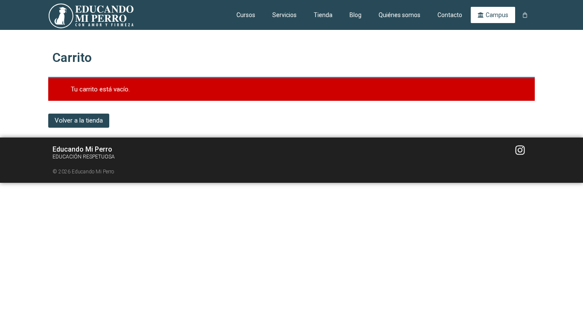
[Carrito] (525, 15)
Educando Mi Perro (82, 149)
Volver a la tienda (79, 120)
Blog (355, 15)
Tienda (323, 15)
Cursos (245, 15)
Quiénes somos (399, 15)
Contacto (449, 15)
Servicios (284, 15)
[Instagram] (520, 150)
